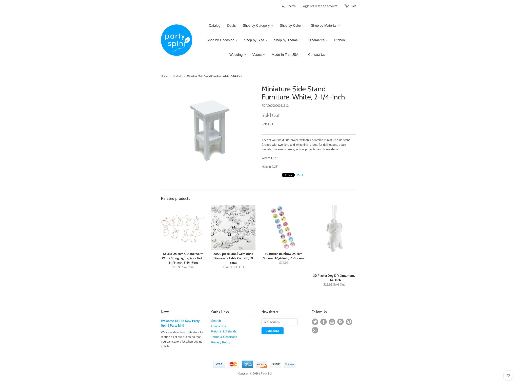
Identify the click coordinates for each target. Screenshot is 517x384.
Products (177, 76)
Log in (305, 6)
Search (216, 320)
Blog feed (340, 322)
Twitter (315, 322)
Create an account (325, 6)
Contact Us (218, 326)
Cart (353, 6)
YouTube (332, 322)
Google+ (315, 330)
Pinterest (349, 322)
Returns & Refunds (223, 331)
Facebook (323, 322)
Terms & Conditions (224, 337)
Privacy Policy (220, 342)
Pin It (300, 175)
